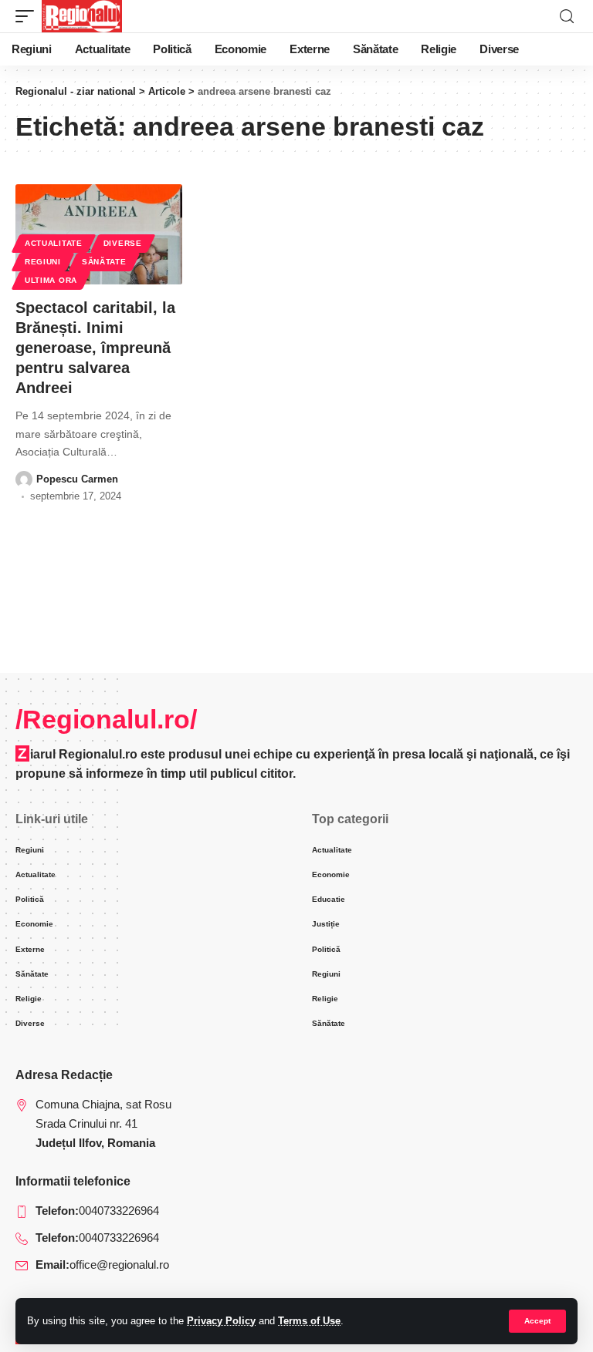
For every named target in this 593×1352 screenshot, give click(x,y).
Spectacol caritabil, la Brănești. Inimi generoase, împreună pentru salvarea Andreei (95, 347)
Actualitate (54, 243)
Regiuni (43, 261)
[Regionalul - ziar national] (82, 16)
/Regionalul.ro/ (106, 719)
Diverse (122, 243)
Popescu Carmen (77, 479)
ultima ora (51, 280)
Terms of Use (309, 1321)
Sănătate (104, 261)
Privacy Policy (221, 1321)
